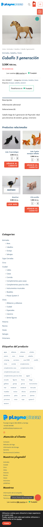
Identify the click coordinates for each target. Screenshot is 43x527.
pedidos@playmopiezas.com (12, 428)
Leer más (12, 204)
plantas (32, 395)
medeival (13, 387)
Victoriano (6, 338)
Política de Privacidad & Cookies (13, 495)
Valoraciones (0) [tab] (8, 109)
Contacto (6, 442)
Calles (9, 270)
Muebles (10, 292)
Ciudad (4, 267)
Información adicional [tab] (11, 105)
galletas (6, 384)
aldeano (22, 352)
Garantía (6, 450)
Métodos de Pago (9, 445)
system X (31, 399)
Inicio (4, 49)
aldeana (13, 352)
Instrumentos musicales (16, 288)
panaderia (33, 391)
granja (15, 384)
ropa (23, 399)
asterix (6, 356)
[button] (37, 19)
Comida (9, 277)
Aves (8, 243)
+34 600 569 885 (8, 426)
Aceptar (6, 523)
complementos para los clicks (13, 376)
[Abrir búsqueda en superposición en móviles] (29, 4)
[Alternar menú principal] (40, 4)
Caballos (10, 247)
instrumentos (33, 384)
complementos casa (10, 368)
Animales (5, 240)
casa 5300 (26, 360)
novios (15, 391)
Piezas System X (13, 295)
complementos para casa (11, 372)
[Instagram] (4, 432)
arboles (31, 352)
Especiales (10, 310)
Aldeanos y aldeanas (14, 303)
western (6, 403)
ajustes (19, 519)
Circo (4, 262)
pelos (16, 395)
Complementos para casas (17, 281)
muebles (6, 391)
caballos (30, 356)
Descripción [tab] (7, 100)
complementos (24, 364)
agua (5, 352)
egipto (28, 376)
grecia (23, 384)
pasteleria (7, 395)
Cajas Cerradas (7, 258)
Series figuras (12, 317)
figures (15, 380)
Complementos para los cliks (17, 284)
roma (15, 399)
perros (24, 395)
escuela (6, 380)
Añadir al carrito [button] (12, 164)
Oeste (4, 330)
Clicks (4, 300)
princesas (7, 399)
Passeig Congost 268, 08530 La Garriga (15, 423)
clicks (5, 364)
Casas (9, 273)
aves (13, 356)
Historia (5, 322)
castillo (36, 360)
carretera (16, 360)
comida (13, 364)
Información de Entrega (11, 447)
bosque (21, 356)
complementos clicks (26, 368)
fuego (31, 380)
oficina (24, 391)
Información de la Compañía (12, 493)
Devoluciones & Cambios (11, 452)
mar (5, 387)
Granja (9, 250)
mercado (33, 387)
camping (6, 360)
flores (23, 380)
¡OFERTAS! (6, 483)
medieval (23, 387)
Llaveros (10, 314)
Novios (4, 326)
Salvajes (10, 254)
